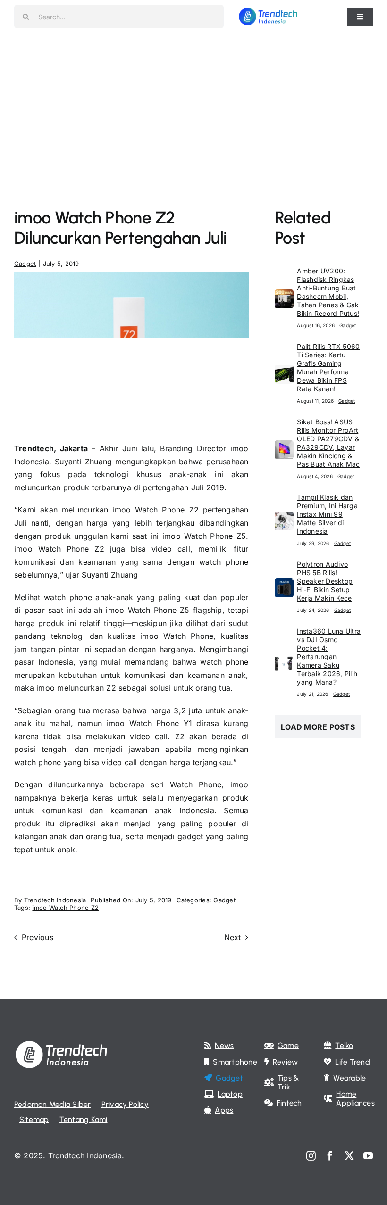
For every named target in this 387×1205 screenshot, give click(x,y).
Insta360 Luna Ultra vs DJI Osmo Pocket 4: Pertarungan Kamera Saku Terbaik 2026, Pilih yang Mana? (329, 656)
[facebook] (330, 1156)
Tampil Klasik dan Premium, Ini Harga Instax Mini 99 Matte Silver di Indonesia (327, 514)
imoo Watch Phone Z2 (65, 907)
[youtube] (368, 1156)
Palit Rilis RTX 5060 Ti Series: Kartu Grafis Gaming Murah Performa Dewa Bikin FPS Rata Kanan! (328, 367)
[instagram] (311, 1156)
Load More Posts (318, 727)
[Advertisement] (193, 104)
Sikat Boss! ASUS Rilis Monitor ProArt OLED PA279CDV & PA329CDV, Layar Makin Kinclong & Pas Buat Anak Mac (328, 443)
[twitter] (349, 1156)
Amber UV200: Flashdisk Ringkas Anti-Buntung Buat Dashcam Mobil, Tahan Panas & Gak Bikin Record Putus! (328, 292)
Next (232, 937)
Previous (37, 937)
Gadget (25, 263)
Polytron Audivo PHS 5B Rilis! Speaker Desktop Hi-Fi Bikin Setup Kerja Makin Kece (325, 581)
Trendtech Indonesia (55, 900)
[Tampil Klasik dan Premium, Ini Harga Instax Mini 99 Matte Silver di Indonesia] (284, 517)
